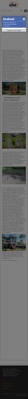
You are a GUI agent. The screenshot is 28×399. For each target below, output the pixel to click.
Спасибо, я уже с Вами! (14, 30)
